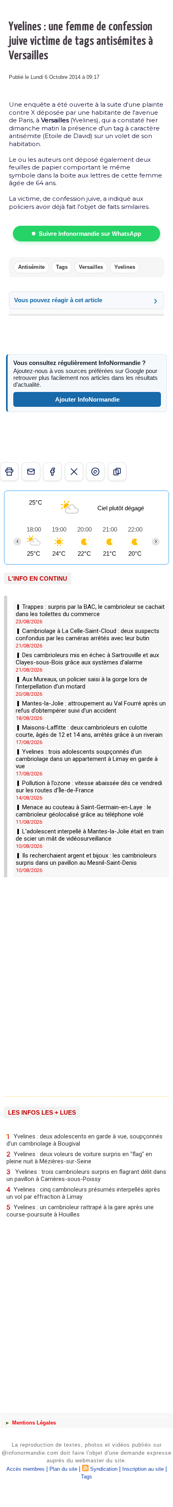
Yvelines (124, 267)
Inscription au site (143, 1469)
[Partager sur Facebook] (52, 471)
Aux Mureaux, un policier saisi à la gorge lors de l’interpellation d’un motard (81, 683)
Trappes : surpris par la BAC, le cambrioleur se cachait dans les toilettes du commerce (90, 610)
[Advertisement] (82, 983)
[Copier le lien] (117, 471)
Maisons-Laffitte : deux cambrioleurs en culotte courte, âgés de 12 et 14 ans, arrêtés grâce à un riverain (89, 731)
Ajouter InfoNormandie (87, 399)
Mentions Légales (33, 1423)
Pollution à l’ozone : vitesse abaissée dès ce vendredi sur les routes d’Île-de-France (89, 786)
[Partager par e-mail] (31, 471)
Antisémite (31, 267)
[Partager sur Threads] (95, 471)
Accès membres (25, 1469)
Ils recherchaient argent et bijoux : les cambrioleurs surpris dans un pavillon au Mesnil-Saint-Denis (86, 859)
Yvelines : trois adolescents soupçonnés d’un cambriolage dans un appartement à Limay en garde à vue (87, 759)
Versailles (91, 267)
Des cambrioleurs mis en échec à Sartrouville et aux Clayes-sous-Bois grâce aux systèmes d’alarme (87, 658)
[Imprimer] (9, 471)
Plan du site (63, 1469)
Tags (62, 267)
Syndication (103, 1469)
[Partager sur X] (74, 471)
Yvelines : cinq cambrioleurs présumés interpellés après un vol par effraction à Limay (83, 1192)
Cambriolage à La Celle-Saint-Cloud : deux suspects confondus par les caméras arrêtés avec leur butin (87, 634)
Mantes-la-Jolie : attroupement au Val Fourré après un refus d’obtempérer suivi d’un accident (91, 707)
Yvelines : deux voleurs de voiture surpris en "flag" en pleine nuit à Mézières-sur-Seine (79, 1157)
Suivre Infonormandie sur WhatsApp (90, 233)
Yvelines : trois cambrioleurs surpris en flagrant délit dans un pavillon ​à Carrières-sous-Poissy (86, 1175)
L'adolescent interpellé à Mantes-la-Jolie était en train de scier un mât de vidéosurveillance (90, 835)
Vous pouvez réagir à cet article (58, 300)
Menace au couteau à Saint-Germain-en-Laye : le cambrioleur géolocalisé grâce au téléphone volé (83, 811)
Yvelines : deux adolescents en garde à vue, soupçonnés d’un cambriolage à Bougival (84, 1139)
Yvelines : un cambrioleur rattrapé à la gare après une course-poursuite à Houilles (80, 1210)
